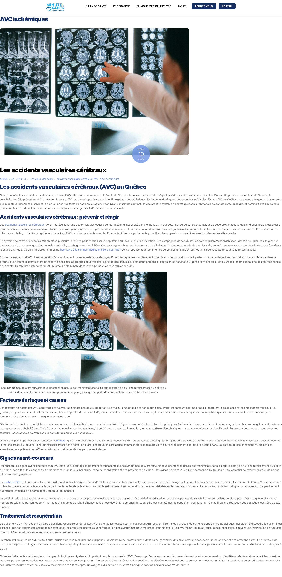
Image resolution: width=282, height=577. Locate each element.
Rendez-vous (204, 6)
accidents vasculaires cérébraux (74, 179)
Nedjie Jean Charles (13, 179)
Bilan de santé (96, 6)
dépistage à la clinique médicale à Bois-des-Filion (90, 249)
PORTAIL (227, 6)
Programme (121, 6)
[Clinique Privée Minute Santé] (55, 9)
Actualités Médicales (41, 179)
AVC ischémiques (109, 179)
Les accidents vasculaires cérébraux (53, 170)
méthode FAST (13, 482)
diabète (60, 440)
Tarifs (182, 6)
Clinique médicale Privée (153, 6)
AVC (96, 179)
